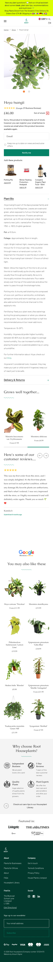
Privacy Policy (33, 873)
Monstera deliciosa (39, 436)
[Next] (51, 418)
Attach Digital (17, 954)
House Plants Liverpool (37, 878)
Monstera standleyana (38, 604)
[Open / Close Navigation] (5, 21)
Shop (14, 30)
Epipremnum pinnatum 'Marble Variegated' (38, 686)
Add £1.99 (22, 187)
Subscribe (11, 933)
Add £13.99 (39, 187)
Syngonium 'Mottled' (38, 726)
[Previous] (1, 418)
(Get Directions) (10, 907)
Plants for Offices (11, 868)
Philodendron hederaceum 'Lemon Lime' (14, 645)
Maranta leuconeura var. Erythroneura (14, 437)
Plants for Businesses (12, 863)
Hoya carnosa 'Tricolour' (14, 604)
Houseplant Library (12, 882)
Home (6, 30)
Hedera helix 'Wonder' (14, 685)
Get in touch (33, 863)
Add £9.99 (7, 183)
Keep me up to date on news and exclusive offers (25, 144)
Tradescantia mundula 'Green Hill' (14, 727)
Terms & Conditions (36, 868)
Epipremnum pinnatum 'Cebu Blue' (38, 643)
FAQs (6, 878)
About (6, 873)
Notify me (26, 152)
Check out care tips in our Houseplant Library (30, 806)
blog (9, 358)
